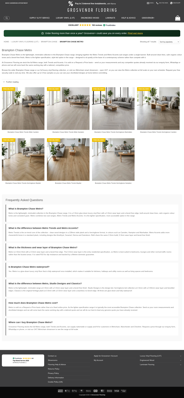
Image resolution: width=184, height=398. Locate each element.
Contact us (52, 356)
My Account (98, 360)
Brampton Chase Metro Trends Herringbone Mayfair (23, 183)
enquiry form (164, 62)
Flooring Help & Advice (57, 364)
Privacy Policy (53, 373)
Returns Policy (53, 369)
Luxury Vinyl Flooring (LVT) (25, 42)
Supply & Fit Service (40, 18)
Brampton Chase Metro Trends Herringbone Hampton (113, 183)
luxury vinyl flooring (50, 70)
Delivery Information (56, 378)
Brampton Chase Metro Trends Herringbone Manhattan (113, 132)
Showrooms (52, 360)
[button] (6, 18)
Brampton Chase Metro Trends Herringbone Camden (158, 132)
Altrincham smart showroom (87, 70)
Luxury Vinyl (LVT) (65, 18)
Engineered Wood (90, 18)
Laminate (110, 18)
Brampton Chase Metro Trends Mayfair (68, 183)
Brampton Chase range (25, 70)
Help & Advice (128, 18)
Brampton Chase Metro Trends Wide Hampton (68, 132)
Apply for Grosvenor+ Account (106, 356)
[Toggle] (4, 82)
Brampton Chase (49, 42)
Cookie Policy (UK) (55, 382)
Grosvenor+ (148, 18)
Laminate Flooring (147, 364)
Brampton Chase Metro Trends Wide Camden (23, 132)
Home (6, 42)
